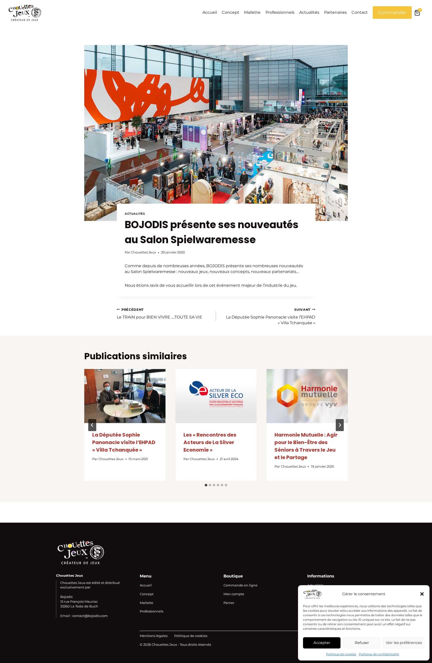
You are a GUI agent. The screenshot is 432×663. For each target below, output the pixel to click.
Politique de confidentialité (379, 654)
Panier (229, 603)
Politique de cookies (341, 654)
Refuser (362, 642)
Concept (230, 12)
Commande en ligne (241, 585)
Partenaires (335, 12)
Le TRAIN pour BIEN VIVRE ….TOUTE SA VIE (159, 313)
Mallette (252, 12)
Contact (360, 12)
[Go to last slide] (92, 425)
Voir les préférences (404, 642)
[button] (422, 593)
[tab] (206, 485)
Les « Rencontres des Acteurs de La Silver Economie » (210, 442)
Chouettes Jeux (143, 252)
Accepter (322, 642)
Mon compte (234, 594)
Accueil (209, 12)
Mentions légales (154, 636)
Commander (392, 12)
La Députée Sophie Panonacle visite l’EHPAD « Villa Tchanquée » (270, 316)
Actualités (309, 12)
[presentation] (125, 396)
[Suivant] (340, 425)
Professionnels (280, 12)
